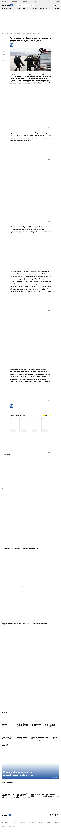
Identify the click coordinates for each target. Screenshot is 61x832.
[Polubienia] (4, 49)
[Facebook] (50, 815)
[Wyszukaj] (31, 5)
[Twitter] (53, 815)
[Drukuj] (4, 54)
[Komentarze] (4, 52)
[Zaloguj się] (52, 5)
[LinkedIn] (55, 815)
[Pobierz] (4, 57)
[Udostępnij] (4, 60)
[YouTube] (58, 815)
